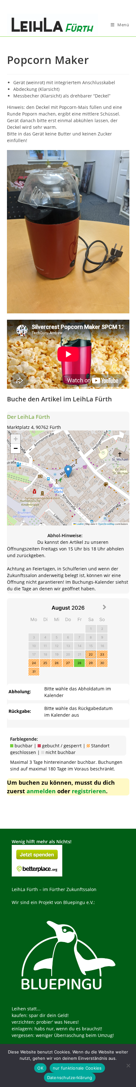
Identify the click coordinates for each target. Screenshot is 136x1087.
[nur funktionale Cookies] (128, 1065)
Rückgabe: (20, 711)
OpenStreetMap (106, 523)
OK (40, 1068)
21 (79, 654)
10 (34, 646)
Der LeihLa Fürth (28, 416)
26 (57, 663)
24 (34, 663)
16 (102, 646)
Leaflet (79, 523)
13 (68, 646)
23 (102, 654)
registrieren (89, 791)
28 (79, 663)
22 (91, 654)
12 (57, 646)
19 (57, 654)
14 (79, 646)
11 (45, 646)
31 (34, 671)
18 (45, 654)
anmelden (41, 791)
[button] (68, 471)
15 (91, 646)
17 (34, 654)
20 (68, 654)
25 (45, 663)
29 (91, 663)
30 (102, 663)
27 (68, 663)
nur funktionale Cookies (77, 1068)
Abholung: (20, 691)
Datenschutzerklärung (69, 1077)
